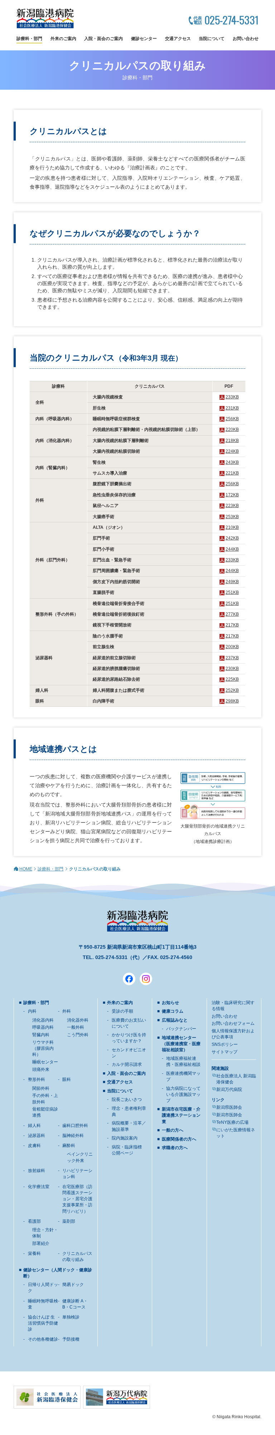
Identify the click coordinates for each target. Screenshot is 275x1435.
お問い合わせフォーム (233, 1023)
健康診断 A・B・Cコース (75, 1304)
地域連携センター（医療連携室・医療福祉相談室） (181, 1043)
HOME (25, 869)
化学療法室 (38, 1186)
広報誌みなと (175, 1020)
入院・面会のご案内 (103, 38)
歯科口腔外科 (75, 1125)
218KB (232, 440)
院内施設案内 (125, 1138)
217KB (232, 624)
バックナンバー (181, 1028)
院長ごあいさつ (127, 1099)
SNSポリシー (225, 1044)
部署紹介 (40, 1243)
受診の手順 (122, 1011)
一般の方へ (172, 1130)
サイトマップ (224, 1051)
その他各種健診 (43, 1339)
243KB (232, 462)
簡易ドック (73, 1284)
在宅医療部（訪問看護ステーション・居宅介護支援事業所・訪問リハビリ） (77, 1199)
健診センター (144, 38)
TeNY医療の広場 (232, 1122)
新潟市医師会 (229, 1114)
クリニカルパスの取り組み (77, 1256)
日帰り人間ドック (43, 1287)
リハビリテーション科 (77, 1173)
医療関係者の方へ (179, 1139)
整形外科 (36, 1079)
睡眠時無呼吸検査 (43, 1304)
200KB (232, 646)
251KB (232, 592)
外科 (66, 1011)
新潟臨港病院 (45, 19)
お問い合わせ (246, 38)
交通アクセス (178, 38)
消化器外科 (77, 1020)
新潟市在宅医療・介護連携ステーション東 (181, 1115)
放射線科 (36, 1170)
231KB (232, 408)
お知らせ (170, 1002)
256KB (232, 418)
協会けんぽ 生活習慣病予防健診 (43, 1323)
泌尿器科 (36, 1135)
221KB (232, 473)
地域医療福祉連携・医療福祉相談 (183, 1061)
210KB (232, 527)
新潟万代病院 (229, 1089)
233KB (232, 396)
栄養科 (34, 1253)
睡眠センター (45, 1061)
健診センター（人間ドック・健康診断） (57, 1272)
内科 (32, 1011)
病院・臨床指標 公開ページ (127, 1150)
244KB (232, 549)
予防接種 (70, 1339)
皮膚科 (34, 1145)
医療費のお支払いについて (129, 1023)
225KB (232, 679)
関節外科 (40, 1088)
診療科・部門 (29, 38)
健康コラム (172, 1011)
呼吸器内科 (43, 1027)
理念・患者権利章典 (129, 1111)
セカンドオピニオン (129, 1052)
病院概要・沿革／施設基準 (129, 1126)
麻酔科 (68, 1145)
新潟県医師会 (229, 1107)
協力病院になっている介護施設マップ (183, 1094)
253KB (232, 516)
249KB (232, 581)
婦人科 (34, 1125)
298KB (232, 701)
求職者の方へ (175, 1147)
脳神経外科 (73, 1135)
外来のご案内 (63, 38)
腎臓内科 (40, 1034)
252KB (232, 690)
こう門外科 (77, 1034)
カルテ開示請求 (127, 1064)
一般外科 (75, 1027)
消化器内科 (43, 1020)
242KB (232, 538)
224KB (232, 451)
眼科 (66, 1079)
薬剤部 (68, 1221)
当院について (212, 38)
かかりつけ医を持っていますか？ (129, 1037)
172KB (232, 494)
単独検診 (70, 1317)
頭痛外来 (40, 1069)
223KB (232, 505)
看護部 (34, 1221)
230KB (232, 668)
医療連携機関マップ (183, 1076)
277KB (232, 614)
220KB (232, 429)
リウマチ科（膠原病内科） (43, 1048)
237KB (232, 657)
